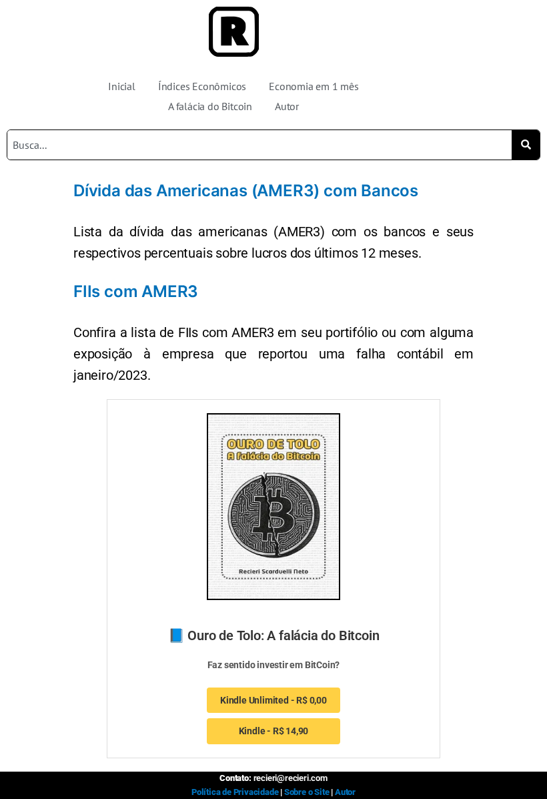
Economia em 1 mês (314, 86)
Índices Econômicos (202, 86)
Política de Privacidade (234, 792)
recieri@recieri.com (290, 778)
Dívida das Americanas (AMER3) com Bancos (245, 190)
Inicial (121, 86)
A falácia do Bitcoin (210, 106)
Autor (287, 106)
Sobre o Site (307, 792)
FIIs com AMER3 (135, 291)
